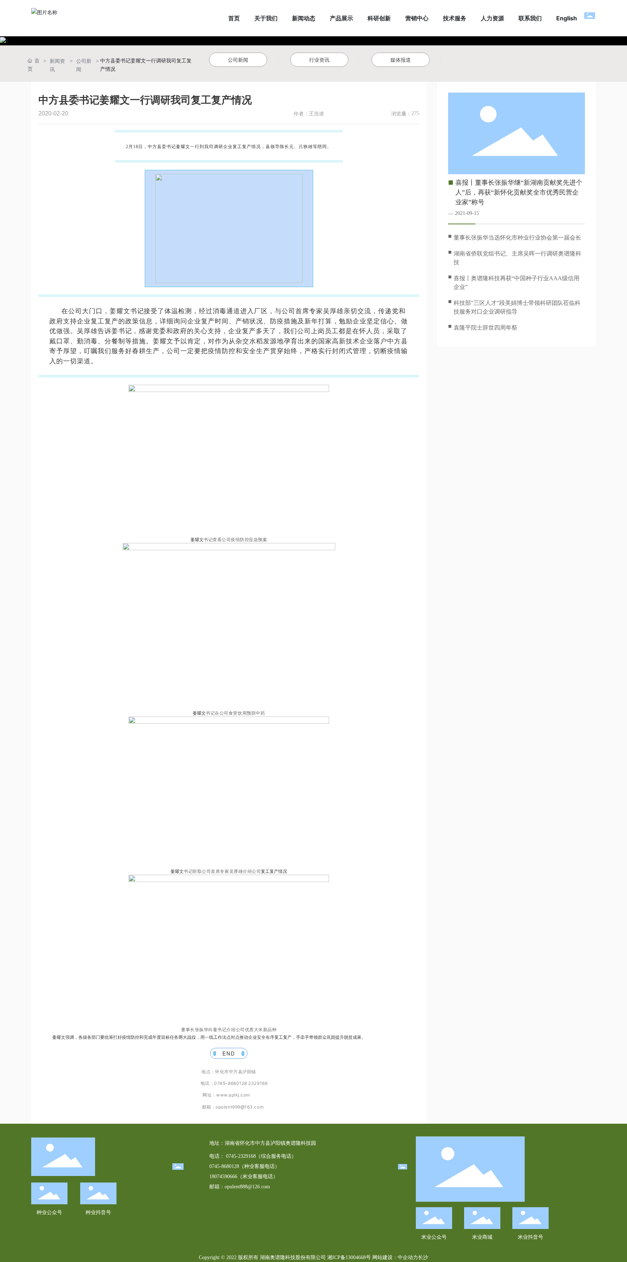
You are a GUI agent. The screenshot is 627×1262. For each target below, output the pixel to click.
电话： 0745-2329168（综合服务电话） (252, 1156)
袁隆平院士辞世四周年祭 (485, 327)
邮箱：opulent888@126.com (239, 1186)
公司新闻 (83, 65)
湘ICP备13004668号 (349, 1257)
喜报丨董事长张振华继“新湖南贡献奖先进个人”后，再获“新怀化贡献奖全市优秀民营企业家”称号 (518, 192)
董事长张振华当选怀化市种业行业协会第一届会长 (517, 237)
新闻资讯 (57, 65)
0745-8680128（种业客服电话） (244, 1166)
